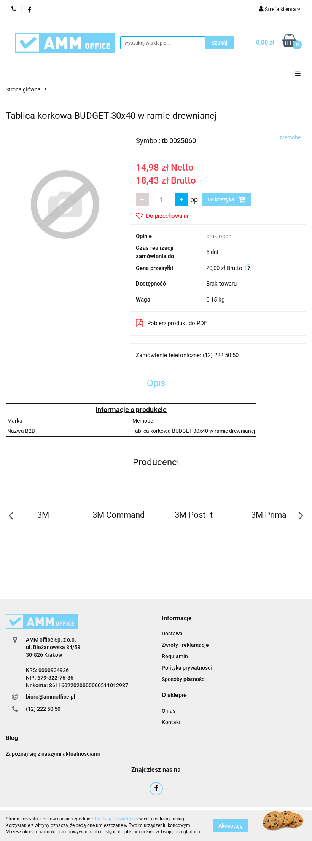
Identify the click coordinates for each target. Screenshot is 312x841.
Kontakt (171, 722)
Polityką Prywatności (116, 819)
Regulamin (175, 656)
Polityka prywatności (187, 668)
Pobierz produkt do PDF (177, 323)
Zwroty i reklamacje (185, 645)
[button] (177, 618)
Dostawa (172, 633)
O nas (168, 711)
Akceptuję (230, 826)
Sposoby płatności (184, 679)
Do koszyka (221, 199)
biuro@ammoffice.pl (50, 697)
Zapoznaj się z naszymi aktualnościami (53, 754)
